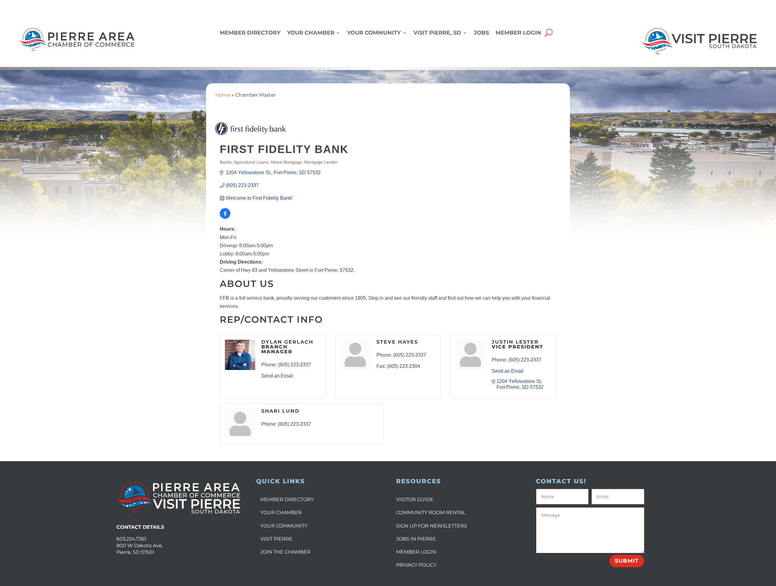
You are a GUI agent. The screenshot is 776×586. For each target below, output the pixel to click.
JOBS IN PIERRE (416, 539)
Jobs (481, 33)
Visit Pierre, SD (437, 33)
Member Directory (250, 33)
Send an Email (277, 375)
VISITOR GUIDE (414, 499)
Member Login (518, 33)
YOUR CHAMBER (281, 512)
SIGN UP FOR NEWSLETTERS (431, 526)
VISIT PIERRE (276, 539)
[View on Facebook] (225, 217)
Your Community (374, 33)
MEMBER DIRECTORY (287, 499)
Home (222, 95)
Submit (627, 561)
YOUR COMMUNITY (283, 526)
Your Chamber (310, 33)
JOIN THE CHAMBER (285, 552)
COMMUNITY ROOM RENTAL (430, 512)
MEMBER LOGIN (416, 552)
